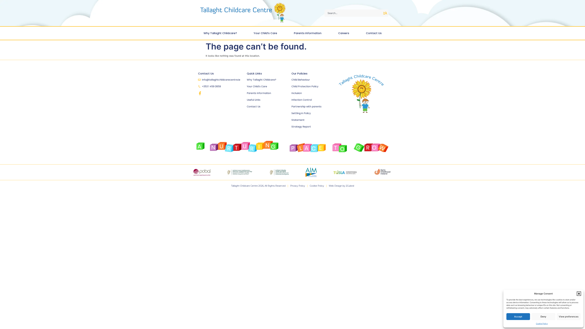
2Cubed (350, 185)
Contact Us (374, 33)
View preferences (568, 316)
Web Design (335, 185)
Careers (343, 33)
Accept (518, 316)
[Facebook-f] (200, 93)
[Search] (385, 13)
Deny (543, 316)
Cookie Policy (542, 323)
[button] (578, 293)
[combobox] (353, 13)
